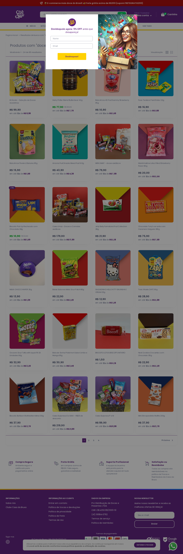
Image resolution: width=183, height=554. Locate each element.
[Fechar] (133, 17)
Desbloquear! (71, 56)
